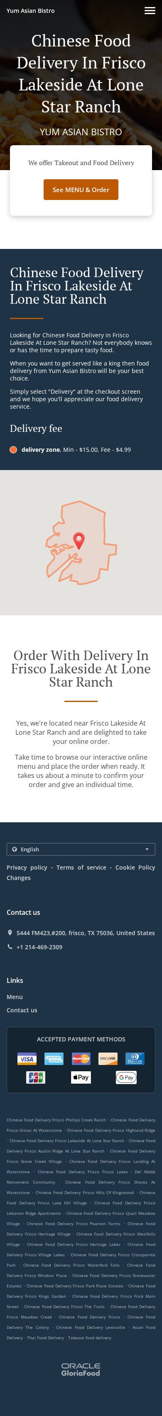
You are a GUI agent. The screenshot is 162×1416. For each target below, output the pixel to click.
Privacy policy (27, 867)
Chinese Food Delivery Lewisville (90, 1327)
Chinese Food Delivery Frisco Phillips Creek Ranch (56, 1120)
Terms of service (81, 867)
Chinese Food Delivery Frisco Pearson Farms (74, 1223)
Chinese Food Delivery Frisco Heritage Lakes (74, 1244)
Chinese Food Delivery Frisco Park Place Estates (75, 1286)
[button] (150, 10)
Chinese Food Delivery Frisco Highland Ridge (111, 1130)
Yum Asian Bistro (31, 11)
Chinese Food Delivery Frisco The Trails (64, 1306)
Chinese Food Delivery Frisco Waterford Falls (71, 1265)
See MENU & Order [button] (81, 189)
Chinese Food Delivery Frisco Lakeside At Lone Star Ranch (67, 1140)
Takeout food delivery (89, 1337)
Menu (15, 997)
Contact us (22, 1010)
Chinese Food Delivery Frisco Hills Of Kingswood (85, 1192)
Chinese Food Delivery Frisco (89, 1317)
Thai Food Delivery (46, 1337)
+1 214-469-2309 (39, 947)
